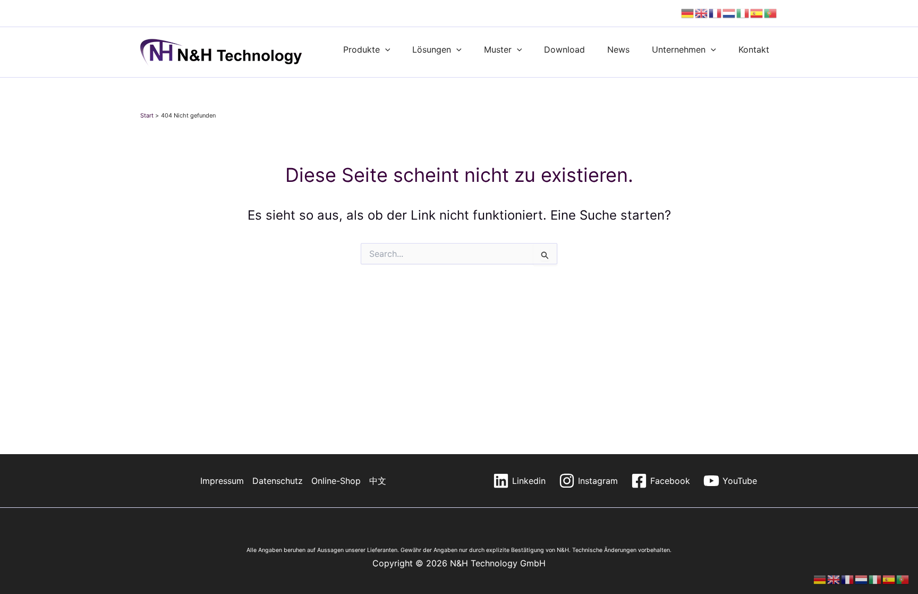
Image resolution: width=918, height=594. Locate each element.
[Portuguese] (771, 13)
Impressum (222, 480)
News (618, 49)
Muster (498, 49)
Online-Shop (336, 480)
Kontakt (753, 49)
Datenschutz (277, 480)
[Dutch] (729, 13)
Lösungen (431, 49)
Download (564, 49)
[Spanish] (757, 13)
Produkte (361, 49)
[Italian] (743, 13)
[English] (702, 13)
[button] (385, 49)
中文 (377, 480)
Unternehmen (679, 49)
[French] (715, 13)
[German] (688, 13)
